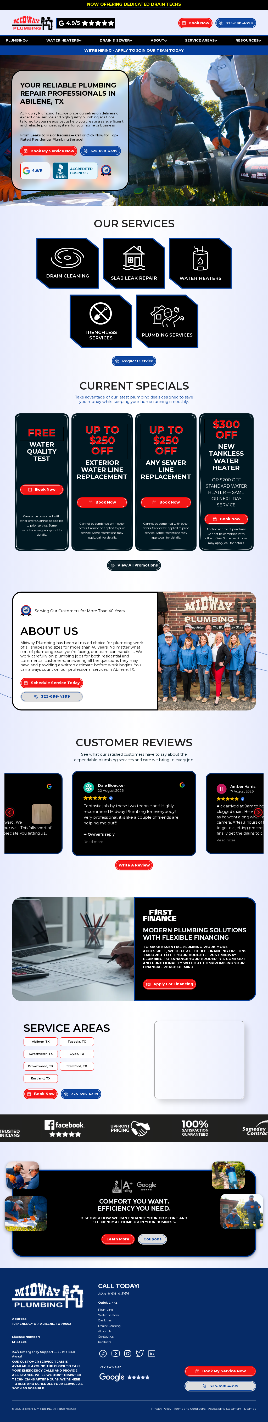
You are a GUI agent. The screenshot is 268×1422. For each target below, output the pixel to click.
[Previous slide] (9, 812)
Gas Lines (104, 1320)
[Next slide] (258, 812)
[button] (17, 40)
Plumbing (105, 1309)
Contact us (106, 1336)
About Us (104, 1331)
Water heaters (108, 1315)
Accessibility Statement (224, 1409)
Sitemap (250, 1409)
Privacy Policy (161, 1409)
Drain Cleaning (109, 1326)
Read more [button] (93, 842)
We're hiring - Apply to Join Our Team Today (134, 50)
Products (104, 1342)
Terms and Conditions (189, 1409)
